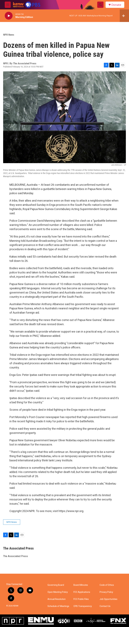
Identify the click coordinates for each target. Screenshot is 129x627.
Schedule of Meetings (58, 606)
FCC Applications (81, 592)
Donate (116, 4)
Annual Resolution (57, 599)
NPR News (8, 34)
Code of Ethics (107, 585)
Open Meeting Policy (58, 592)
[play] (8, 16)
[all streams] (124, 15)
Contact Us (105, 606)
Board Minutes (80, 585)
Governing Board (56, 585)
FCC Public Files (81, 599)
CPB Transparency (82, 606)
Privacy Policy (106, 592)
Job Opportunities (108, 599)
